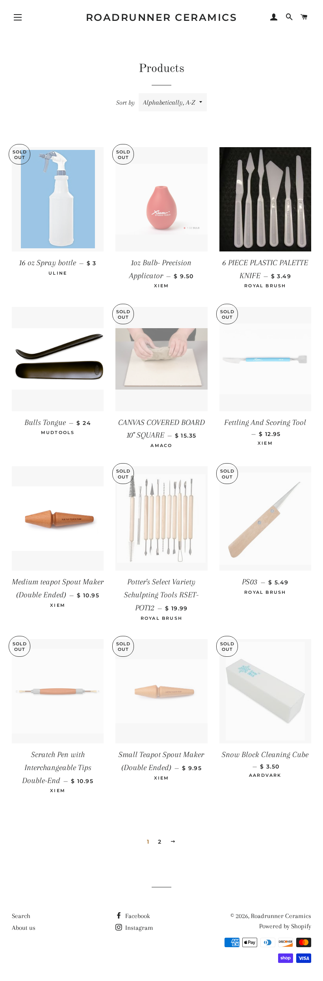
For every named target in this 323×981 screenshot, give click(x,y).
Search (21, 916)
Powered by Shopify (285, 926)
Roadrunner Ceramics (162, 17)
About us (23, 927)
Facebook (137, 916)
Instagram (138, 927)
